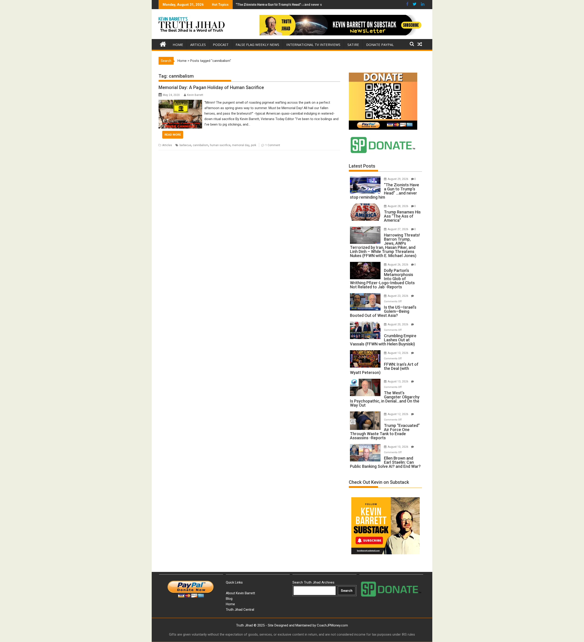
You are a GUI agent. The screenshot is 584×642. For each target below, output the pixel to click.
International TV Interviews (313, 44)
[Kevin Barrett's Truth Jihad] (163, 43)
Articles (198, 44)
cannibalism (200, 145)
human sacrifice (220, 145)
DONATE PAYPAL (380, 44)
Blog (229, 599)
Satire (353, 44)
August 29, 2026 (398, 179)
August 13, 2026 (398, 353)
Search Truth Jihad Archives (313, 582)
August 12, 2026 (398, 414)
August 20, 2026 (398, 324)
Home (178, 44)
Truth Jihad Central (240, 610)
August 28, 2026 (398, 206)
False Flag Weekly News (257, 44)
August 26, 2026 (398, 264)
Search (346, 591)
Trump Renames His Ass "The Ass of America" (270, 4)
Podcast (221, 44)
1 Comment (272, 145)
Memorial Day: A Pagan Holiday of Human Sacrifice (211, 87)
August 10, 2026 (398, 446)
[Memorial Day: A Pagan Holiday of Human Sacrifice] (180, 102)
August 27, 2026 (398, 229)
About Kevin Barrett (240, 593)
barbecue (185, 145)
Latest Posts (362, 166)
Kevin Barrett (195, 95)
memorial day (240, 145)
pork (253, 145)
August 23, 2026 (398, 295)
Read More (172, 134)
